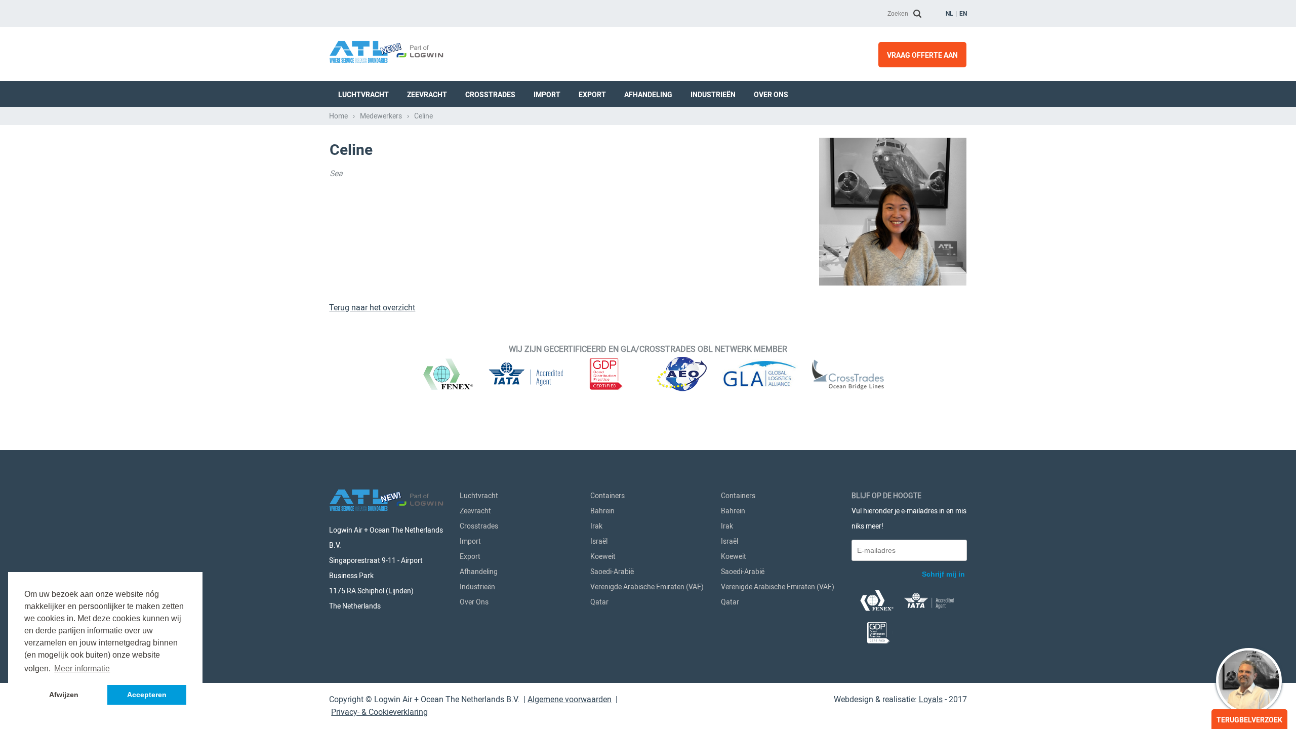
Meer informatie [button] (82, 668)
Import (547, 95)
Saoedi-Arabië (612, 572)
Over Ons (771, 95)
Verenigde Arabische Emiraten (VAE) (647, 587)
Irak (596, 526)
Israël (599, 541)
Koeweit (603, 556)
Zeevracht (427, 95)
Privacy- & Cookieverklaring (379, 712)
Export (592, 95)
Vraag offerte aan (922, 55)
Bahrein (602, 511)
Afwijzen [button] (63, 695)
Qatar (599, 602)
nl (949, 13)
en (963, 13)
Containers (607, 496)
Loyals (931, 699)
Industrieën (713, 95)
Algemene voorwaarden (570, 699)
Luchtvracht (363, 95)
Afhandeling (648, 95)
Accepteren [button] (147, 695)
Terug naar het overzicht (372, 307)
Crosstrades (490, 95)
